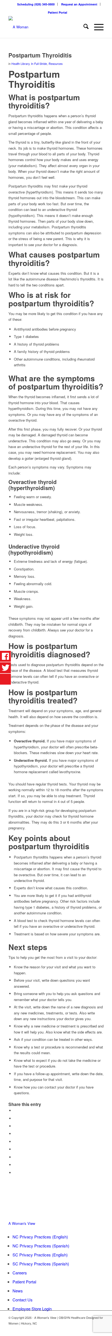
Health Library (20, 64)
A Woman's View (21, 1223)
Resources (56, 64)
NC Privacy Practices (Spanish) (41, 1246)
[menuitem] (36, 4)
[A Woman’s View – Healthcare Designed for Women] (46, 27)
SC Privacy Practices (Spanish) (41, 1264)
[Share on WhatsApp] (15, 1126)
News (18, 1290)
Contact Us (23, 1299)
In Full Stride (39, 64)
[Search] (83, 27)
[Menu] (96, 27)
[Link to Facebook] (91, 1329)
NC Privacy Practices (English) (40, 1237)
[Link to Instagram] (99, 1329)
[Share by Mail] (15, 1172)
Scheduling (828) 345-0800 (36, 4)
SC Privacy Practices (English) (40, 1255)
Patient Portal (57, 12)
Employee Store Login (32, 1308)
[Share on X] (15, 1118)
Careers (20, 1272)
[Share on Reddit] (15, 1164)
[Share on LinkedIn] (15, 1141)
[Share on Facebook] (15, 1110)
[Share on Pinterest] (15, 1133)
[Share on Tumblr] (15, 1149)
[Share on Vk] (15, 1157)
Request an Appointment (79, 4)
